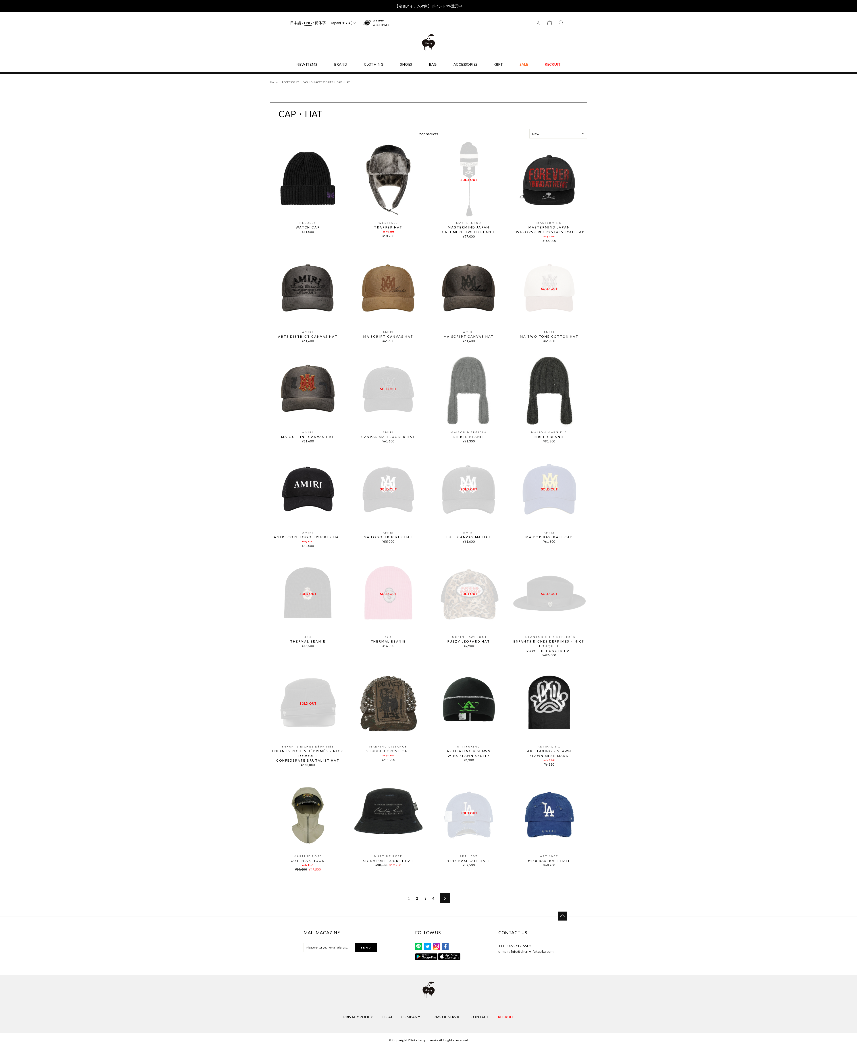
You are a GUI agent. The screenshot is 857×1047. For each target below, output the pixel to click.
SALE (524, 64)
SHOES (406, 64)
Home (274, 82)
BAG (433, 64)
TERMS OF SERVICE (445, 1017)
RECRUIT (553, 64)
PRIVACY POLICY (358, 1017)
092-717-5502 (519, 946)
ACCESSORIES (465, 64)
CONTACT (480, 1017)
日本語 (295, 23)
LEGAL (387, 1017)
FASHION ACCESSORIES (318, 82)
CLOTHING (373, 64)
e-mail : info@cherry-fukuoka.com (525, 951)
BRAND (340, 64)
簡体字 (320, 23)
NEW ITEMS (306, 64)
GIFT (498, 64)
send (366, 947)
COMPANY (410, 1017)
